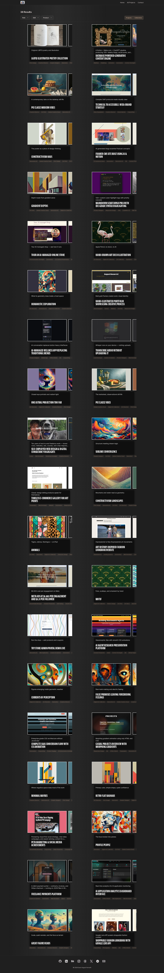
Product (46, 18)
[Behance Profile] (72, 961)
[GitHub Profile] (60, 961)
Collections (138, 18)
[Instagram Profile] (79, 961)
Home (122, 2)
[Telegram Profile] (97, 961)
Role (23, 18)
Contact (141, 2)
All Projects (131, 2)
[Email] (104, 961)
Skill (34, 18)
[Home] (22, 2)
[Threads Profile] (85, 961)
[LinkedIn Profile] (66, 961)
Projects (129, 18)
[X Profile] (91, 961)
